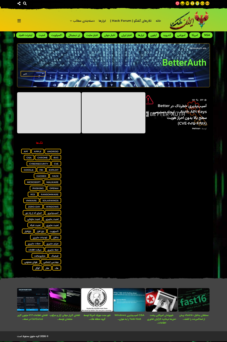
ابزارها (102, 21)
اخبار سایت (92, 35)
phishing (38, 188)
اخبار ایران (126, 35)
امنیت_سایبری (52, 219)
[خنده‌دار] (182, 3)
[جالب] (207, 3)
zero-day (34, 206)
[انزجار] (192, 3)
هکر (47, 268)
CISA (29, 157)
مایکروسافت (39, 255)
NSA (207, 35)
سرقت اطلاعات (35, 249)
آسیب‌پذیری (53, 212)
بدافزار (55, 237)
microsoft (34, 182)
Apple (37, 151)
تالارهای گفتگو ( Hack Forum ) (131, 21)
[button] (25, 3)
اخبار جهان (109, 35)
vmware (31, 200)
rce (32, 194)
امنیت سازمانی (33, 219)
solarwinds (50, 200)
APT (26, 151)
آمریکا (195, 35)
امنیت (42, 35)
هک (56, 268)
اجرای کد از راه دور (33, 212)
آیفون (153, 35)
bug (56, 157)
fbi (41, 170)
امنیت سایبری (52, 225)
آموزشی (181, 35)
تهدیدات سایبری (40, 237)
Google (29, 170)
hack (55, 176)
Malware (52, 182)
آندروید (167, 35)
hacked (41, 176)
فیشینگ (54, 255)
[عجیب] (202, 3)
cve (56, 163)
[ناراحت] (197, 3)
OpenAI (54, 188)
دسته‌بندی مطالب (84, 21)
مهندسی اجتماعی (50, 262)
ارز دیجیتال (74, 35)
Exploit (53, 170)
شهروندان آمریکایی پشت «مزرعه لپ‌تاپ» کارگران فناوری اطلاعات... (161, 319)
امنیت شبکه (35, 225)
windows (52, 206)
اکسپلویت (56, 35)
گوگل (37, 268)
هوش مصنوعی (31, 262)
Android (52, 151)
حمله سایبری (52, 249)
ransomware (49, 194)
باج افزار (40, 231)
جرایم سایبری (52, 243)
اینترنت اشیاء (25, 35)
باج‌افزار (28, 231)
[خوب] (177, 3)
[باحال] (187, 3)
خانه (158, 21)
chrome (42, 157)
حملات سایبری (34, 243)
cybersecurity (38, 163)
